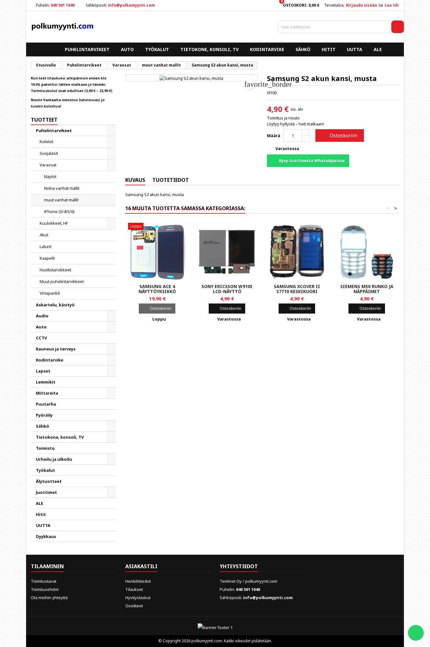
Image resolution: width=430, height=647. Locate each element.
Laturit (45, 246)
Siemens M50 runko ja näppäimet (366, 288)
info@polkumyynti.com (131, 5)
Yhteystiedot (239, 566)
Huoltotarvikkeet (55, 270)
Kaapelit (47, 258)
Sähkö (303, 49)
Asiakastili (141, 566)
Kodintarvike (267, 49)
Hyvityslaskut (137, 597)
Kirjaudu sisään (361, 5)
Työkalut (157, 49)
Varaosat (48, 165)
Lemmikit (45, 382)
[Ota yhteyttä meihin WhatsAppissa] (416, 633)
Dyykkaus (46, 536)
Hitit (329, 49)
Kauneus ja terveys (56, 349)
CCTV (41, 338)
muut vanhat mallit (61, 200)
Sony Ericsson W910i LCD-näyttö (226, 288)
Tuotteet (44, 119)
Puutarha (46, 404)
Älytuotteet (49, 481)
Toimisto (45, 448)
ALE (378, 49)
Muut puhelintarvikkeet (62, 281)
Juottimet (46, 492)
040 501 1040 (63, 5)
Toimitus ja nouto (283, 118)
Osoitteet (134, 606)
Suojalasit (49, 153)
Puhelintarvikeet (87, 49)
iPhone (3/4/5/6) (59, 211)
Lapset (43, 371)
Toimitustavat (43, 581)
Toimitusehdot (45, 589)
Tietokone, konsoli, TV (209, 49)
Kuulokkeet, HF (54, 223)
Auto (127, 49)
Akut (44, 235)
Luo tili (392, 5)
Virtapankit (50, 293)
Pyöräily (44, 415)
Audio (42, 316)
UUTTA (354, 49)
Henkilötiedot (138, 581)
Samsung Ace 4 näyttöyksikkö (157, 288)
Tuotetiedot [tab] (170, 179)
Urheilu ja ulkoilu (54, 459)
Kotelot (46, 141)
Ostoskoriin (339, 135)
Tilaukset (134, 589)
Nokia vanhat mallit (61, 188)
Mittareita (47, 393)
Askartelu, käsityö (55, 305)
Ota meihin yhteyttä (49, 597)
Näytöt (50, 176)
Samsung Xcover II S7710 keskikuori (297, 288)
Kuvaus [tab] (135, 179)
